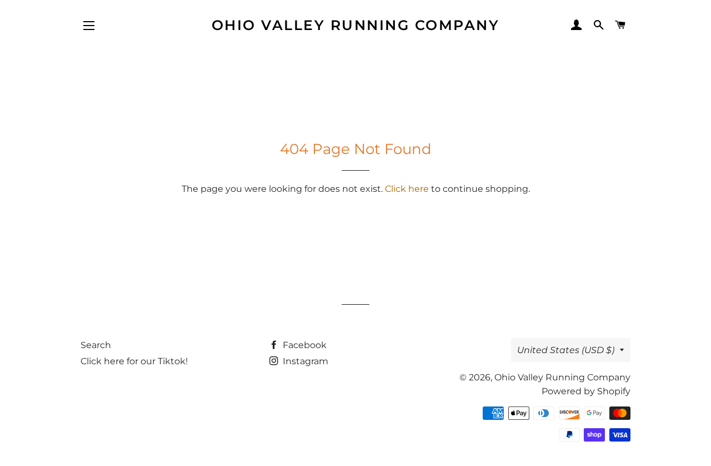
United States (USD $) (565, 350)
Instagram (304, 361)
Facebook (304, 345)
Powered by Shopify (586, 391)
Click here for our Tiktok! (134, 361)
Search (96, 345)
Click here (407, 189)
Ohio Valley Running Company (356, 25)
